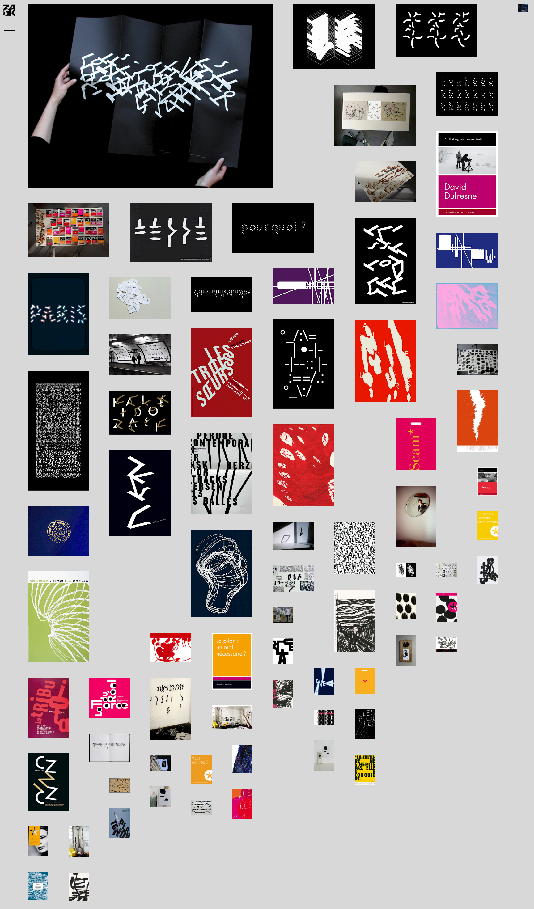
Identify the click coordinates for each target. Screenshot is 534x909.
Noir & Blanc (146, 179)
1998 (85, 179)
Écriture (109, 179)
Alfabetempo (53, 179)
